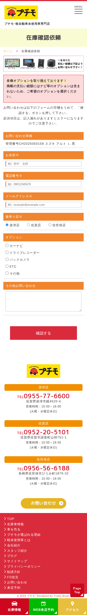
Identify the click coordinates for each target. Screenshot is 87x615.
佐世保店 (59, 225)
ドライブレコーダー (25, 253)
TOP (10, 519)
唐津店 (15, 225)
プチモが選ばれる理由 (24, 534)
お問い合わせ (43, 503)
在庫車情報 (15, 524)
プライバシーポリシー (24, 566)
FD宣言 (13, 577)
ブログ (12, 556)
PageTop (77, 590)
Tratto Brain (61, 596)
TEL (43, 397)
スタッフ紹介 (17, 550)
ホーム (8, 51)
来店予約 (14, 587)
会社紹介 (14, 545)
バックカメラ (20, 259)
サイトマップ (17, 561)
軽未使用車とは (19, 540)
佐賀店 (36, 225)
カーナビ (16, 246)
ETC (13, 266)
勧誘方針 (14, 572)
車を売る (14, 529)
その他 (15, 273)
